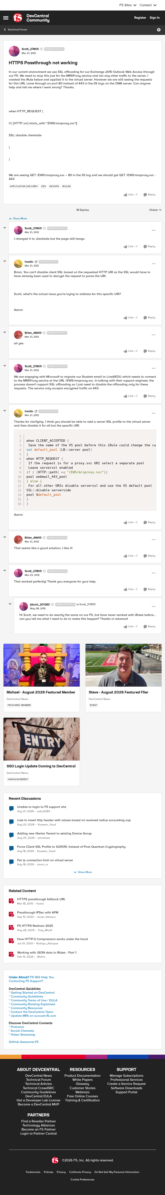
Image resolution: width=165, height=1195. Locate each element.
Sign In (155, 17)
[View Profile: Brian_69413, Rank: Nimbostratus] (18, 335)
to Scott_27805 (86, 604)
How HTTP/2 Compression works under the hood (52, 939)
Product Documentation (82, 1076)
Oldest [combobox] (155, 210)
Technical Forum (17, 29)
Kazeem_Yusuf (47, 824)
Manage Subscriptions (126, 1076)
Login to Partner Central (38, 1134)
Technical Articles (38, 1084)
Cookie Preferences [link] (82, 1179)
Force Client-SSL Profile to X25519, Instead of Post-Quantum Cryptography (71, 847)
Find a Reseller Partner (38, 1121)
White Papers (82, 1080)
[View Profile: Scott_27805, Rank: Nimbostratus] (14, 51)
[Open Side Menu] (6, 18)
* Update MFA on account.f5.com (32, 1016)
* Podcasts (16, 1027)
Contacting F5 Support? (26, 981)
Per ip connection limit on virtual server (45, 860)
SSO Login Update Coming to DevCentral (41, 766)
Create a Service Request (126, 1084)
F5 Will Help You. (32, 977)
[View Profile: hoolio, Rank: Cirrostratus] (18, 263)
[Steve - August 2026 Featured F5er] (124, 665)
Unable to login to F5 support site (41, 807)
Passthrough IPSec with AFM (37, 912)
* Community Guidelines (26, 996)
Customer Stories (82, 1088)
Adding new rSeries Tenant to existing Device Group (54, 833)
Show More (20, 218)
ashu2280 (43, 811)
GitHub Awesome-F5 (24, 1042)
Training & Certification (82, 1100)
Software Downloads (126, 1088)
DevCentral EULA (38, 1096)
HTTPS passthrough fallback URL (41, 899)
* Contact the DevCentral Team (31, 1012)
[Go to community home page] (31, 18)
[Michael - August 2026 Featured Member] (41, 665)
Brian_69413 (33, 333)
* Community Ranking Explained (32, 1004)
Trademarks (33, 1172)
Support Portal (126, 1092)
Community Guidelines (38, 1092)
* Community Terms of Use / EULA (33, 1000)
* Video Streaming (22, 1034)
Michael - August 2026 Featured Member (41, 692)
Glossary (82, 1084)
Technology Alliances (38, 1125)
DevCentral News (17, 699)
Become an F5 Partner (38, 1130)
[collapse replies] (4, 227)
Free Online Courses (82, 1096)
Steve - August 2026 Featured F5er (118, 692)
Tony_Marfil (45, 930)
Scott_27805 (30, 49)
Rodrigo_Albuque (47, 943)
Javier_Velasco (46, 917)
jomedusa (44, 838)
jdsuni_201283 (40, 604)
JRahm (41, 956)
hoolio (29, 262)
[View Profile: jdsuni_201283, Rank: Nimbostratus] (23, 606)
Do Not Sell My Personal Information (117, 1172)
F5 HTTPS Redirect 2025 (35, 926)
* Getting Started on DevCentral (32, 992)
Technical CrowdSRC (38, 1088)
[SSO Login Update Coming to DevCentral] (41, 739)
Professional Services (126, 1080)
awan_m (42, 864)
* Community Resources (26, 1008)
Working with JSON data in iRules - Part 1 (46, 952)
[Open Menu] (159, 30)
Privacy (61, 1172)
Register (140, 17)
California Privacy (80, 1172)
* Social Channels (21, 1031)
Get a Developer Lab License (38, 1100)
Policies (48, 1172)
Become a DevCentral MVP (38, 1104)
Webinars (82, 1092)
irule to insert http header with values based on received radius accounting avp (74, 820)
